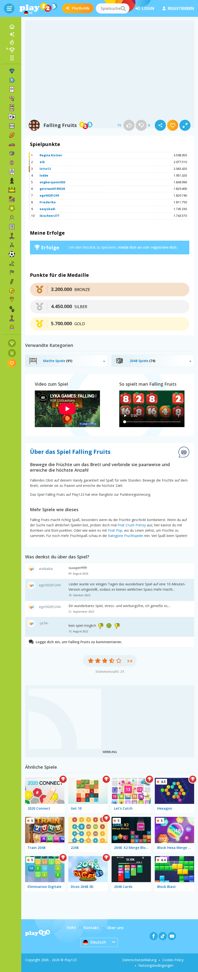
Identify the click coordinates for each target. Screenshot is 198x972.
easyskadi (47, 209)
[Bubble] (11, 98)
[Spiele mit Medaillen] (12, 353)
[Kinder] (11, 217)
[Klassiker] (11, 263)
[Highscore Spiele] (12, 343)
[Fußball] (11, 254)
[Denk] (11, 162)
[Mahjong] (11, 89)
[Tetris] (11, 199)
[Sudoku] (11, 171)
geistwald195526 (52, 189)
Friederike (48, 202)
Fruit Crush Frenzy (132, 525)
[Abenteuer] (11, 290)
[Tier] (11, 309)
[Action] (11, 245)
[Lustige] (11, 208)
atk (42, 162)
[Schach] (11, 180)
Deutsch (98, 942)
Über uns (115, 927)
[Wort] (11, 226)
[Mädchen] (11, 327)
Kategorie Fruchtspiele (125, 535)
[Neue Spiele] (11, 34)
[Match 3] (11, 71)
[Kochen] (11, 299)
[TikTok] (163, 936)
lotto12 (45, 169)
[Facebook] (153, 936)
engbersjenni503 (52, 182)
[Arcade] (11, 235)
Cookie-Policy (173, 960)
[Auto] (11, 144)
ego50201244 (49, 195)
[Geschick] (11, 281)
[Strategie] (11, 190)
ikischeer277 (49, 216)
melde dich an (130, 247)
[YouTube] (172, 936)
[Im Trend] (11, 42)
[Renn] (11, 272)
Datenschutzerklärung (139, 960)
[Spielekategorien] (11, 57)
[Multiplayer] (11, 318)
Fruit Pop (115, 530)
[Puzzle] (11, 80)
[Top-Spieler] (11, 49)
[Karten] (11, 107)
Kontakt (91, 927)
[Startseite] (11, 26)
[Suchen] (123, 8)
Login (148, 8)
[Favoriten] (12, 363)
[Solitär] (11, 116)
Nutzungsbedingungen (155, 965)
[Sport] (11, 135)
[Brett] (11, 153)
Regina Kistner (51, 155)
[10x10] (11, 126)
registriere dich (164, 247)
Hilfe (71, 927)
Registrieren (181, 8)
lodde (44, 175)
